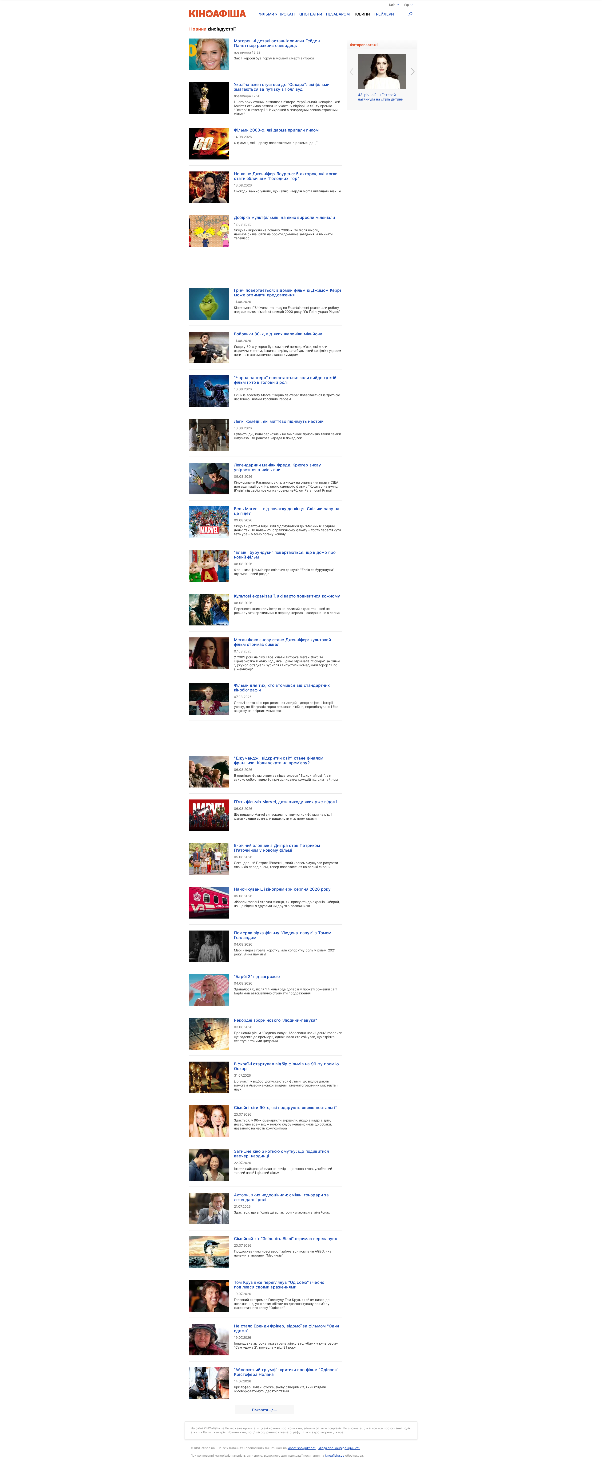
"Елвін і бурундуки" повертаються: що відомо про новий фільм (285, 554)
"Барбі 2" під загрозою (257, 976)
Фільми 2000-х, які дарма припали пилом (276, 130)
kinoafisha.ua (334, 1455)
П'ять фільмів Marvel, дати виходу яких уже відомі (285, 801)
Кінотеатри (310, 14)
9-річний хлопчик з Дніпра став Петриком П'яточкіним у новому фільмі (277, 848)
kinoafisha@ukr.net (302, 1448)
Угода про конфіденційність (339, 1448)
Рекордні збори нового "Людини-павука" (275, 1020)
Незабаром (338, 14)
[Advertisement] (265, 267)
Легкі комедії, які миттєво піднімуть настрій (279, 421)
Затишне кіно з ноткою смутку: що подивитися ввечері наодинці (281, 1153)
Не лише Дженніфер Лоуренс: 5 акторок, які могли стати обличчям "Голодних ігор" (285, 176)
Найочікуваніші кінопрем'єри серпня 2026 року (282, 889)
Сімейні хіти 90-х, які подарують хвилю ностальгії (285, 1107)
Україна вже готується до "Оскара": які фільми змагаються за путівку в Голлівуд (281, 87)
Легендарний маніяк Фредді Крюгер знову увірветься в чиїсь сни (277, 467)
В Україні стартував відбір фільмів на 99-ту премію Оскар (286, 1066)
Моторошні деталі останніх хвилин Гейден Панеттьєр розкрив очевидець (277, 43)
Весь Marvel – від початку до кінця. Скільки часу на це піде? (286, 511)
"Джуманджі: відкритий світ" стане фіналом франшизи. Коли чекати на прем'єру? (278, 760)
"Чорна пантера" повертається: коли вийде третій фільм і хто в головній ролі (285, 380)
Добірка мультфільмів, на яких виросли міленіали (284, 217)
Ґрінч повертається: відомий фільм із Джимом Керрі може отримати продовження (287, 292)
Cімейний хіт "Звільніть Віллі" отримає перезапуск (285, 1238)
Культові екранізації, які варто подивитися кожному (287, 596)
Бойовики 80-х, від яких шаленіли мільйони (278, 334)
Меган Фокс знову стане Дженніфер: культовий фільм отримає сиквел (282, 642)
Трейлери (384, 14)
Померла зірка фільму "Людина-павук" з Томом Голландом (283, 935)
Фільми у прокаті (277, 14)
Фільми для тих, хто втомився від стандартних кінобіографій (282, 687)
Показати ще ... (264, 1410)
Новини (361, 14)
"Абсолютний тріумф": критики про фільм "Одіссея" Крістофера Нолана (286, 1372)
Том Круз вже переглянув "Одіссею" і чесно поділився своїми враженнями (279, 1284)
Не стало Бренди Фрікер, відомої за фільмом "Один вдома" (286, 1328)
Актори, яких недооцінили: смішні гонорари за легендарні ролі (281, 1197)
